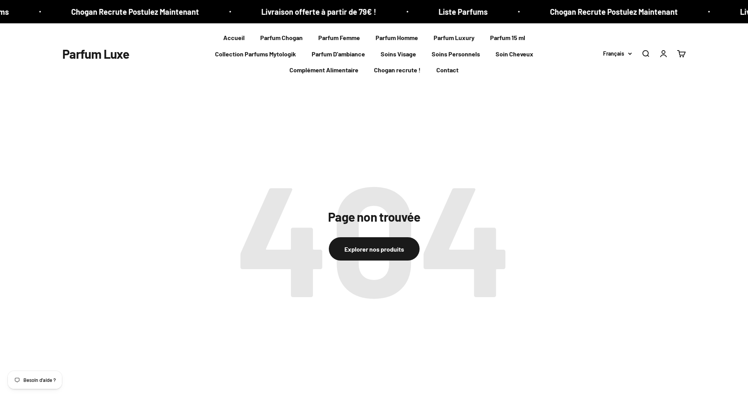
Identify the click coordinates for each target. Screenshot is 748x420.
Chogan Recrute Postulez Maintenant (127, 11)
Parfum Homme (397, 37)
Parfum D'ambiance (338, 54)
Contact (447, 70)
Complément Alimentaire (323, 70)
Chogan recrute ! (397, 70)
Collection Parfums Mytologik (255, 54)
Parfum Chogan (281, 37)
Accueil (234, 37)
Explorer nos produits (374, 249)
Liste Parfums (455, 11)
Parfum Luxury (454, 37)
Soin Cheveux (514, 54)
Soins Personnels (456, 54)
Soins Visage (398, 54)
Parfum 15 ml (507, 37)
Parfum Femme (339, 37)
